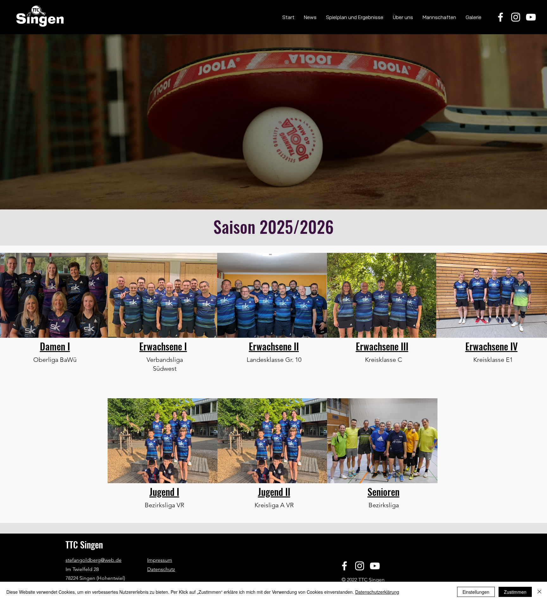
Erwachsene (377, 346)
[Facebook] (500, 17)
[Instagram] (516, 17)
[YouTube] (531, 17)
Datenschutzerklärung (377, 592)
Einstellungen (475, 592)
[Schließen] (539, 592)
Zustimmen (515, 592)
